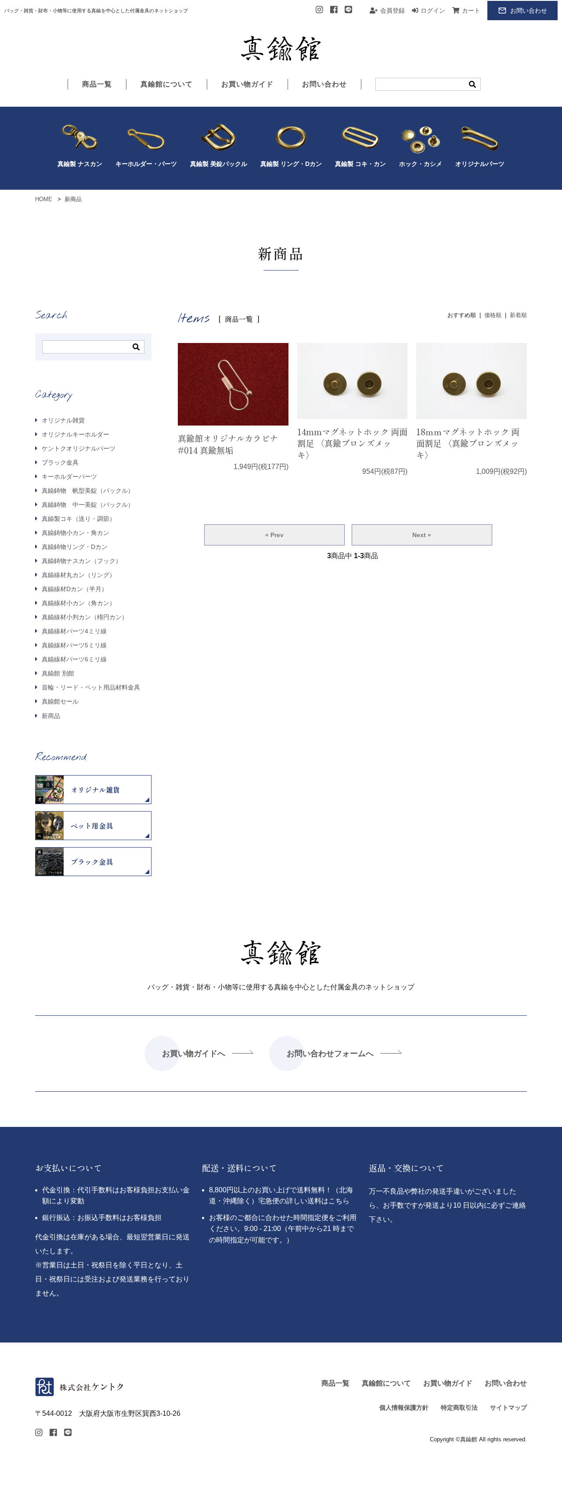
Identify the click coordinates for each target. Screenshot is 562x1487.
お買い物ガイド (247, 84)
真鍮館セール (59, 701)
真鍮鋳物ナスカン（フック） (81, 560)
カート (471, 10)
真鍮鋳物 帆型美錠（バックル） (87, 490)
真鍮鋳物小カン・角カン (74, 532)
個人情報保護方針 (404, 1407)
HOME (43, 199)
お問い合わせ (528, 10)
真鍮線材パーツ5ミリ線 (73, 645)
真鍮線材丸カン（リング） (77, 574)
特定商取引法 (459, 1407)
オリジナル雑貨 (62, 420)
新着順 (518, 315)
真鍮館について (166, 84)
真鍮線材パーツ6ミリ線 (73, 659)
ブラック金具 (59, 462)
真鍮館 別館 (57, 673)
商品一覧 (97, 84)
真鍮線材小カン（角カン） (77, 602)
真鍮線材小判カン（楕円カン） (84, 617)
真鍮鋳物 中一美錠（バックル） (87, 504)
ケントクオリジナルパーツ (77, 448)
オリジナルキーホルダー (74, 434)
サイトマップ (508, 1407)
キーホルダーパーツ (68, 476)
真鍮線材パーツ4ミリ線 (73, 631)
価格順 (492, 315)
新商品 (50, 715)
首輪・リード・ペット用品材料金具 (90, 687)
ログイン (433, 10)
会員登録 (392, 10)
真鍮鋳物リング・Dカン (74, 546)
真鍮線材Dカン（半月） (74, 588)
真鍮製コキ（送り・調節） (77, 518)
